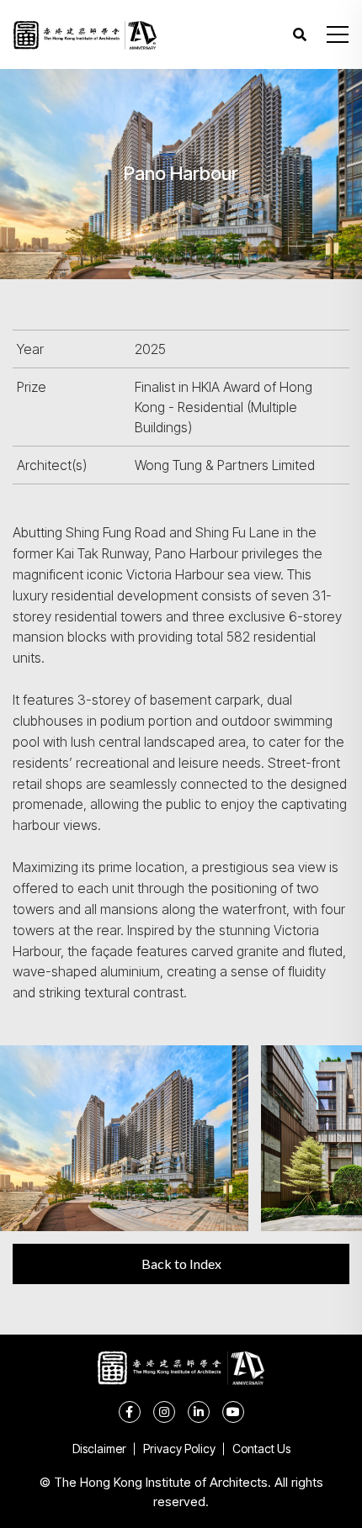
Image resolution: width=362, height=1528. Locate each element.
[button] (338, 34)
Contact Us (261, 1448)
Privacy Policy (179, 1448)
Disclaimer (99, 1448)
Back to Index (181, 1264)
